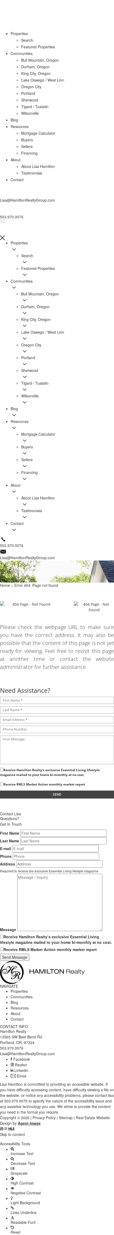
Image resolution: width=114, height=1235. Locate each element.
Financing (29, 472)
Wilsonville (30, 395)
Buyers (27, 446)
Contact (17, 523)
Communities (22, 281)
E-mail (5, 848)
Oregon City (31, 344)
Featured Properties (38, 268)
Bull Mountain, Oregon (40, 293)
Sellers (27, 459)
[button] (57, 1139)
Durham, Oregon (35, 306)
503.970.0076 (11, 1048)
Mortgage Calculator (38, 434)
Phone (6, 856)
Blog (14, 408)
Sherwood (29, 370)
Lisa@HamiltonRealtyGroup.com (27, 1053)
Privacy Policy (44, 1117)
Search (27, 255)
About (15, 485)
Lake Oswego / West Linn (42, 332)
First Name (9, 833)
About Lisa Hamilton (38, 497)
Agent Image (29, 1123)
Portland (28, 357)
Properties (19, 242)
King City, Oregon (36, 319)
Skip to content (12, 1134)
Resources (20, 421)
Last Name (9, 840)
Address (7, 864)
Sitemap (66, 1117)
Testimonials (31, 510)
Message (8, 929)
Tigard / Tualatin (35, 383)
